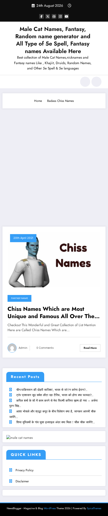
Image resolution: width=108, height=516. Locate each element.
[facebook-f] (41, 16)
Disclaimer (22, 481)
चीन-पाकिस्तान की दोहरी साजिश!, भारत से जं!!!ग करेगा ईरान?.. (51, 390)
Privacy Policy (24, 470)
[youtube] (66, 16)
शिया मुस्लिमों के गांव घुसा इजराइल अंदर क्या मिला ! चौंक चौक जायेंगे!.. (55, 422)
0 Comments (45, 348)
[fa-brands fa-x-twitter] (47, 16)
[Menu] (9, 81)
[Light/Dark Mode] (96, 82)
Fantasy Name (19, 298)
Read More (90, 348)
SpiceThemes (94, 508)
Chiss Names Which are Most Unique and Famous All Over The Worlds (51, 312)
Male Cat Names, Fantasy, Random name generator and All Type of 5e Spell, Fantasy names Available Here (52, 40)
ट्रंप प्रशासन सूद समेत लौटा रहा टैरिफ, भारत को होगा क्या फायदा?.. (54, 395)
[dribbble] (54, 16)
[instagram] (60, 16)
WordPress (50, 508)
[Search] (85, 81)
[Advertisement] (54, 165)
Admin (23, 348)
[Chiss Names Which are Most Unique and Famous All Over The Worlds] (54, 259)
